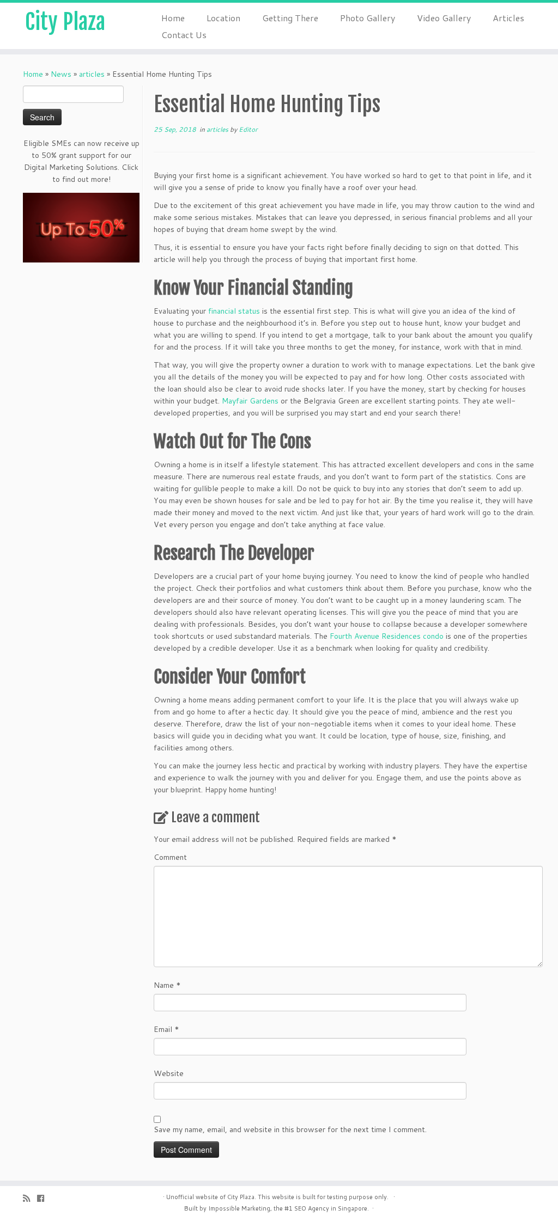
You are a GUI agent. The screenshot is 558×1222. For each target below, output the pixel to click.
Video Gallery (444, 17)
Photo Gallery (367, 17)
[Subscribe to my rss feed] (30, 1198)
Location (223, 17)
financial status (234, 311)
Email (166, 1029)
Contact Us (184, 34)
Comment (170, 857)
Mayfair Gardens (250, 400)
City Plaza (65, 22)
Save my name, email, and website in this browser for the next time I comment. (290, 1129)
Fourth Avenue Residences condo (387, 636)
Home (173, 17)
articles (92, 74)
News (61, 74)
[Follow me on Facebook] (44, 1198)
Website (169, 1073)
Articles (508, 17)
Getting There (290, 17)
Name (167, 985)
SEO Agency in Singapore (330, 1208)
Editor (248, 129)
